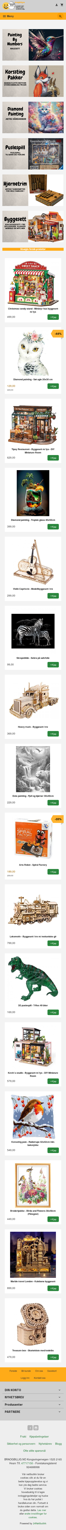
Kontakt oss (39, 1377)
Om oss (39, 1370)
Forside (13, 1370)
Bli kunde (26, 1370)
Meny (10, 16)
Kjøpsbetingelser (39, 1436)
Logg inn (25, 1377)
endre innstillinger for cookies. (36, 1515)
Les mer (41, 1510)
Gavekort (51, 1370)
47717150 (27, 1463)
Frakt (23, 1436)
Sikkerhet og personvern (21, 1443)
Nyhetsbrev (45, 1443)
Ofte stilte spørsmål (34, 1450)
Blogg (58, 1443)
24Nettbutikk (39, 1523)
